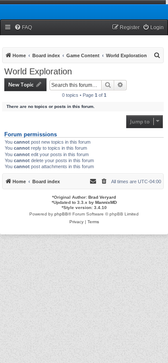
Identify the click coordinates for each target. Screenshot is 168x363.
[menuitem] (23, 28)
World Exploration (38, 71)
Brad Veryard (102, 197)
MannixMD (106, 202)
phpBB (61, 214)
